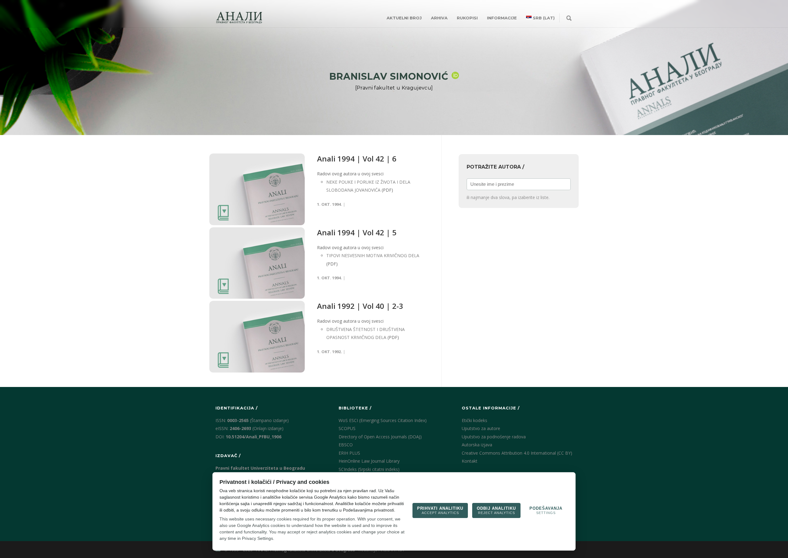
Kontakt (469, 461)
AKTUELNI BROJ (404, 17)
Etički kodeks (474, 420)
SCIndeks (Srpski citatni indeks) (369, 469)
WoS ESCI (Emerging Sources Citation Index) (383, 420)
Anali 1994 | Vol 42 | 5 (356, 232)
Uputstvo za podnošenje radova (494, 437)
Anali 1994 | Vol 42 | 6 (356, 158)
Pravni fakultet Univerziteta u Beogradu (260, 468)
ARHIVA (439, 17)
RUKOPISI (467, 17)
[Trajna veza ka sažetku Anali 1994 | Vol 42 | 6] (257, 189)
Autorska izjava (477, 445)
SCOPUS (347, 428)
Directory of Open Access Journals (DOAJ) (380, 437)
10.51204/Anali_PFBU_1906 (253, 437)
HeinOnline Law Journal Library (369, 461)
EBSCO (346, 445)
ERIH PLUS (349, 453)
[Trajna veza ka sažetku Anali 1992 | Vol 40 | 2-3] (257, 337)
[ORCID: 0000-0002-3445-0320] (455, 75)
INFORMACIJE (502, 17)
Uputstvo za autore (481, 428)
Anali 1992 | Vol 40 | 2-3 (360, 306)
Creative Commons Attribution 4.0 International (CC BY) (517, 453)
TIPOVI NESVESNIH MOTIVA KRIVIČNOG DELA (372, 255)
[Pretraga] (569, 18)
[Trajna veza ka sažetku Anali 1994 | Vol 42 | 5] (257, 263)
